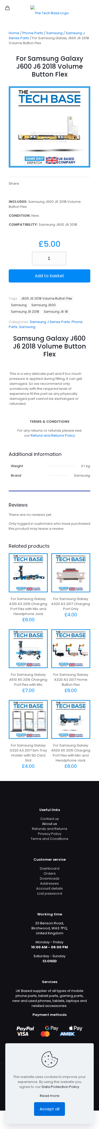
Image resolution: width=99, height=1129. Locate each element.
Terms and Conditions (49, 838)
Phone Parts (32, 33)
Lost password (49, 893)
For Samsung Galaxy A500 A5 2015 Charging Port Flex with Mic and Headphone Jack (70, 753)
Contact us (49, 818)
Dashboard (49, 868)
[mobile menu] (91, 7)
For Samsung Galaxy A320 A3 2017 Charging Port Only (70, 603)
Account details (49, 888)
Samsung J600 (43, 305)
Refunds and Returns (49, 828)
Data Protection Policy (60, 1086)
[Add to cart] (41, 559)
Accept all (49, 1109)
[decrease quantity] (38, 258)
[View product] (41, 566)
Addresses (49, 883)
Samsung (54, 33)
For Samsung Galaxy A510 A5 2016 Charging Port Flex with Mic (28, 679)
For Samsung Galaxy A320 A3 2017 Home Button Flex (70, 679)
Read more (49, 1095)
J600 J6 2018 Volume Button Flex (46, 298)
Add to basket (49, 276)
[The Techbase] (49, 13)
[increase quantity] (60, 258)
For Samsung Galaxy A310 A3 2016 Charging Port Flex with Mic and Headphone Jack (28, 606)
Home (14, 33)
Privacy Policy (49, 833)
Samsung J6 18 (56, 312)
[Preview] (41, 574)
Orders (50, 873)
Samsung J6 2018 (25, 312)
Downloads (49, 878)
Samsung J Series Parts (50, 321)
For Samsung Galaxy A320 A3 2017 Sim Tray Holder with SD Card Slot (28, 753)
